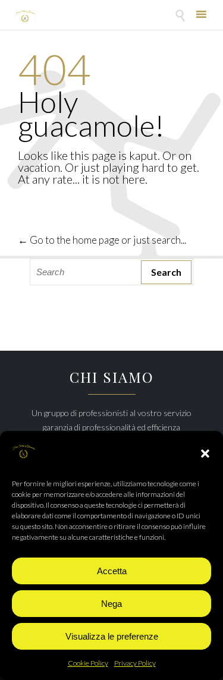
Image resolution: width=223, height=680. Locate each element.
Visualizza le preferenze (111, 636)
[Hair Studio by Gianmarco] (25, 16)
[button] (205, 453)
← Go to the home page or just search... (102, 240)
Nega (111, 604)
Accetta (112, 571)
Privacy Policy (135, 663)
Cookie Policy (88, 663)
